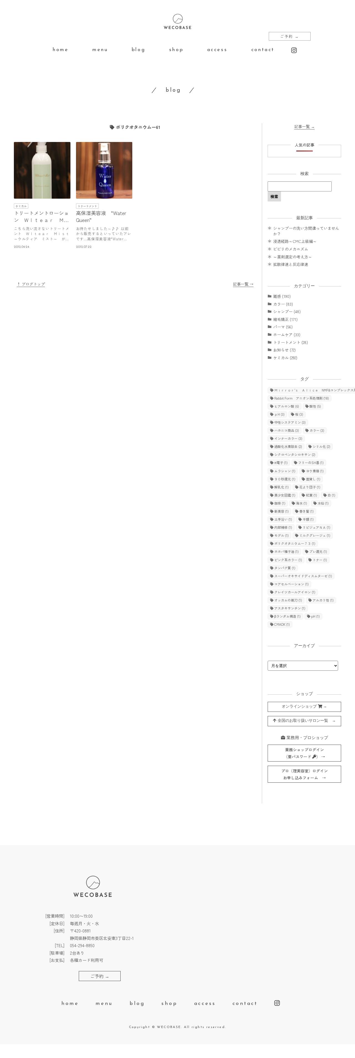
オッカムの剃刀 (288, 600)
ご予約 (289, 36)
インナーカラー (288, 438)
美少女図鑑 (284, 495)
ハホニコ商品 (286, 430)
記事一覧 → (243, 284)
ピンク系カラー (288, 559)
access (217, 50)
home (61, 50)
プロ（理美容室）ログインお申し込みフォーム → (304, 774)
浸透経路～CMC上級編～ (295, 241)
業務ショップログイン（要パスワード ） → (304, 753)
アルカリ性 (323, 600)
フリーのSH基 (311, 462)
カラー (317, 430)
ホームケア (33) (286, 334)
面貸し (313, 478)
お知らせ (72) (284, 350)
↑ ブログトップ (31, 284)
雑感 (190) (282, 296)
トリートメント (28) (290, 342)
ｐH (279, 414)
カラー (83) (283, 304)
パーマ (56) (283, 327)
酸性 (315, 406)
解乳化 (281, 487)
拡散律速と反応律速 (290, 264)
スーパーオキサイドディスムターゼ (303, 575)
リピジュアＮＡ (316, 527)
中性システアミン (290, 422)
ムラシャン (284, 470)
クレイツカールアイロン (294, 592)
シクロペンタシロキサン (294, 454)
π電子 (281, 462)
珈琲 (279, 503)
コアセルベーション (291, 584)
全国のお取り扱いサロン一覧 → (306, 721)
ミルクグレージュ (314, 535)
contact (263, 50)
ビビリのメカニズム (290, 249)
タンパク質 (284, 567)
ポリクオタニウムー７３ (294, 543)
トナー (320, 559)
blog (138, 50)
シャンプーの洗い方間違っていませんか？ (306, 230)
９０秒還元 (284, 478)
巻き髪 (306, 511)
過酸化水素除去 (288, 446)
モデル (281, 535)
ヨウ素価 (315, 470)
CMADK (282, 624)
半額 (308, 519)
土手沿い (283, 519)
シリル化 (321, 446)
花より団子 (309, 487)
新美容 (281, 511)
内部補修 (283, 527)
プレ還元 (318, 551)
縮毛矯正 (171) (285, 319)
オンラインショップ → (304, 707)
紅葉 (311, 495)
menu (100, 50)
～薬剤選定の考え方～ (292, 256)
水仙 (323, 503)
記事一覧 (304, 126)
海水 (301, 503)
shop (176, 50)
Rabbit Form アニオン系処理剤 (301, 398)
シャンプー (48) (287, 311)
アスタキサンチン (289, 608)
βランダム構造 (287, 616)
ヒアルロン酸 (286, 406)
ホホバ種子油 (286, 551)
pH (315, 616)
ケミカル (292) (285, 357)
